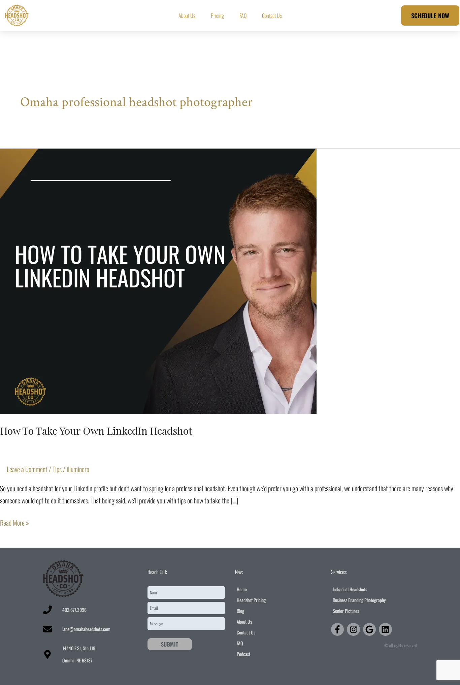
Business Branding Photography (359, 599)
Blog (240, 610)
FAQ (243, 15)
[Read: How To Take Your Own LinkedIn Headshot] (158, 280)
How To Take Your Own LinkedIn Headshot (96, 430)
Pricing (217, 15)
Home (242, 589)
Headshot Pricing (251, 599)
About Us (186, 15)
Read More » (14, 522)
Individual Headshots (350, 589)
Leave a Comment (27, 469)
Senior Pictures (346, 610)
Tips (57, 469)
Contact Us (272, 15)
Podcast (243, 653)
